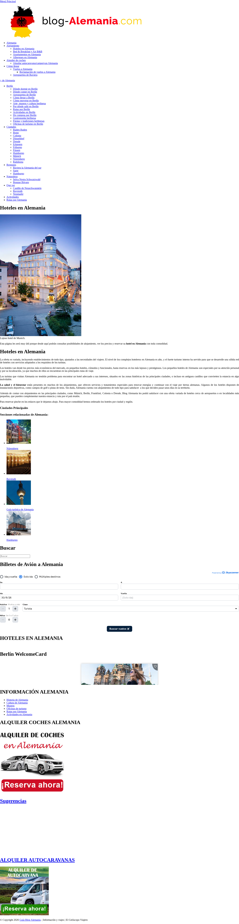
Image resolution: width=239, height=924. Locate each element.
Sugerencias (13, 801)
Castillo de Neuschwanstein (27, 188)
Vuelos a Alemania (22, 69)
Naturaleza (12, 176)
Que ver (11, 185)
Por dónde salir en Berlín (26, 106)
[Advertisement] (27, 830)
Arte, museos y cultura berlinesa (29, 103)
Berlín (10, 86)
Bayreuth (17, 191)
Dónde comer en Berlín (25, 91)
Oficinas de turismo (17, 708)
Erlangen (17, 144)
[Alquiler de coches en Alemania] (32, 793)
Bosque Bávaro (21, 182)
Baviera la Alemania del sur (27, 167)
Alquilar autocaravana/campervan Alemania (35, 63)
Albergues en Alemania (25, 57)
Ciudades (11, 126)
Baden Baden (20, 129)
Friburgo (17, 147)
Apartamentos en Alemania (27, 54)
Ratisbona (18, 161)
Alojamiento (13, 45)
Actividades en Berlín (24, 112)
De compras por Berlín (24, 115)
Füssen (16, 150)
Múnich (17, 156)
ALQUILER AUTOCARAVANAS (37, 860)
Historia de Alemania (17, 699)
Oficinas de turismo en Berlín (28, 124)
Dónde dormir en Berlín (25, 88)
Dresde (16, 141)
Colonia (17, 135)
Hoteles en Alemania (23, 48)
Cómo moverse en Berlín (26, 100)
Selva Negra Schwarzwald (26, 179)
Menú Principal (8, 1)
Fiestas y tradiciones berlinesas (28, 121)
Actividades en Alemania (19, 714)
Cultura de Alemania (17, 702)
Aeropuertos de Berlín (24, 94)
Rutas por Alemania (17, 199)
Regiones (11, 164)
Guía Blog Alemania (30, 919)
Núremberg (19, 159)
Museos (10, 705)
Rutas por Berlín (21, 109)
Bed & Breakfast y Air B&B (27, 51)
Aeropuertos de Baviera (25, 75)
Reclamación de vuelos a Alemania (37, 72)
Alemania (11, 42)
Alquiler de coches (16, 60)
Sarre (15, 170)
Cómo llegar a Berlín (23, 97)
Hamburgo (18, 153)
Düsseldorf (18, 138)
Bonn (16, 132)
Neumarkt (18, 194)
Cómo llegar (13, 66)
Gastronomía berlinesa (24, 118)
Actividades (13, 197)
